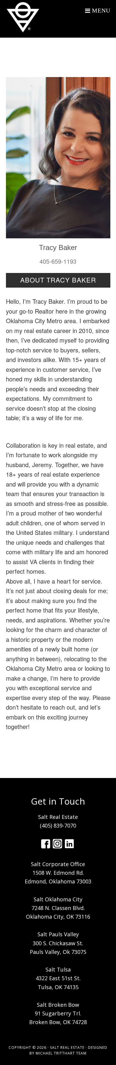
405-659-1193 (58, 261)
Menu (101, 10)
